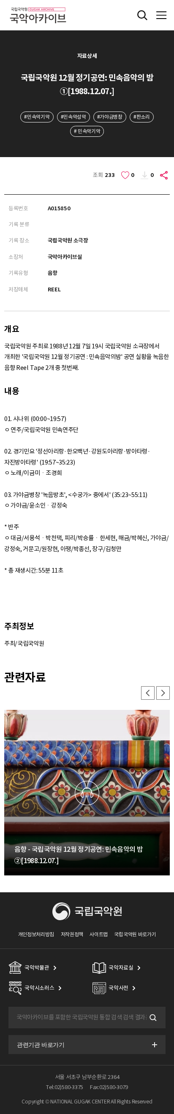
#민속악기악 (36, 117)
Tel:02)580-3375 (64, 1087)
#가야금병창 (109, 117)
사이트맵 (99, 934)
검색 (152, 1017)
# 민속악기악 (87, 131)
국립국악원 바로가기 (135, 934)
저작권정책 (72, 934)
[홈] (38, 6)
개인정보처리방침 (36, 934)
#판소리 (141, 117)
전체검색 (142, 15)
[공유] (164, 175)
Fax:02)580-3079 (109, 1087)
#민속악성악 (73, 117)
